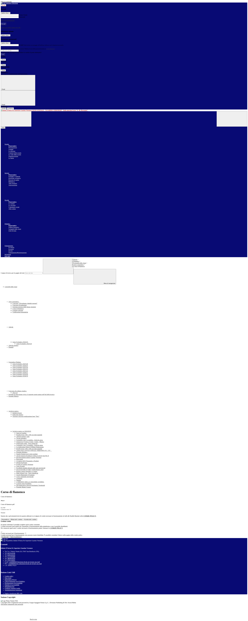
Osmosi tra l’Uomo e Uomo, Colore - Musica (30, 442)
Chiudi (3, 59)
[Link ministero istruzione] (9, 3)
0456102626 (11, 555)
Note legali (8, 578)
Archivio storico (14, 411)
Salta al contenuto (6, 1)
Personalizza (5, 519)
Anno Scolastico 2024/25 (20, 342)
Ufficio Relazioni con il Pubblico (15, 581)
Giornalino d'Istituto (15, 362)
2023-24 (15, 393)
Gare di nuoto (20, 466)
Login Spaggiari (50, 49)
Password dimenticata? (8, 20)
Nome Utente (23, 15)
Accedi (3, 5)
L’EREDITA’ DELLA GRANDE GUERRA (30, 482)
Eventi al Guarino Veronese (24, 464)
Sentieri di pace (17, 413)
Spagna (18, 480)
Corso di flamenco (18, 308)
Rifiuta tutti (16, 519)
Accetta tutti (30, 519)
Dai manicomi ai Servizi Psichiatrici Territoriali (30, 485)
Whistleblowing (9, 586)
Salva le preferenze (15, 537)
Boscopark (19, 459)
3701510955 (11, 560)
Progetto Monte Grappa (23, 487)
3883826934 (11, 558)
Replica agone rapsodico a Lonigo (26, 471)
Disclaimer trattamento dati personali (12, 604)
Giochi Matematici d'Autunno (25, 475)
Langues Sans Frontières (23, 483)
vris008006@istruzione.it (24, 562)
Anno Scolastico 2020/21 (20, 372)
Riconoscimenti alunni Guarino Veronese (28, 457)
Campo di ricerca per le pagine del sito (12, 273)
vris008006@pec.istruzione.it (25, 564)
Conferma (10, 108)
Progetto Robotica (21, 452)
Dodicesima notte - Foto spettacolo (26, 443)
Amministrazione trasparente (13, 590)
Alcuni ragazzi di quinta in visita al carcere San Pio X (32, 456)
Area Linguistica (79, 265)
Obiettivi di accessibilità (12, 585)
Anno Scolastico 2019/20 (20, 374)
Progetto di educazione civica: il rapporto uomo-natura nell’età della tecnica (31, 394)
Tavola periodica (21, 438)
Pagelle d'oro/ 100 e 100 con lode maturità (29, 435)
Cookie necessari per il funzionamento (13, 533)
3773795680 (11, 557)
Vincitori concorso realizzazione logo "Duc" (25, 416)
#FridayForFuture (21, 463)
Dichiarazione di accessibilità (13, 583)
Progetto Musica (14, 396)
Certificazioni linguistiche (20, 312)
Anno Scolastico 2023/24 (24, 344)
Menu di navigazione (109, 283)
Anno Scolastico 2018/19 (20, 376)
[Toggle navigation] (16, 119)
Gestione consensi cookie (12, 588)
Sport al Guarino (21, 433)
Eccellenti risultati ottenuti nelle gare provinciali (30, 468)
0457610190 (11, 553)
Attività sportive (13, 345)
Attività (11, 327)
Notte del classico (17, 414)
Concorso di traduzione (19, 305)
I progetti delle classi (80, 263)
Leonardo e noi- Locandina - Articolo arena (29, 440)
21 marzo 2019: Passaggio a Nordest (27, 461)
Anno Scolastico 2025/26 (20, 364)
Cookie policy (9, 576)
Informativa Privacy (11, 579)
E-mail (21, 45)
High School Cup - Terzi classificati (27, 473)
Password (22, 17)
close (3, 127)
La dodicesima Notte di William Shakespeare (30, 447)
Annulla (4, 108)
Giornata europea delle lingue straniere (24, 307)
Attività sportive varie (22, 436)
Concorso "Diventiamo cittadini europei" (24, 303)
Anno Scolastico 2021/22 (20, 371)
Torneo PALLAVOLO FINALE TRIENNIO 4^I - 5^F (34, 450)
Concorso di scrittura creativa (18, 391)
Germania (19, 478)
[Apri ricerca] (232, 119)
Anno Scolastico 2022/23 (20, 369)
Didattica (76, 261)
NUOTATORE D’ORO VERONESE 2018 (29, 470)
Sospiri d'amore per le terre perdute (27, 454)
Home (75, 259)
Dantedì (11, 347)
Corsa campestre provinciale (25, 476)
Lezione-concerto (17, 310)
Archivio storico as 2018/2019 (21, 431)
